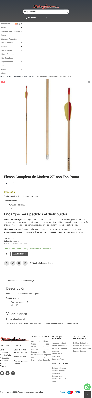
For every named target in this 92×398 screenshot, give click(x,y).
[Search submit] (66, 12)
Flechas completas (20, 76)
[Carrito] (46, 18)
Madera (31, 76)
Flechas (8, 76)
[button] (12, 24)
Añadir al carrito (19, 254)
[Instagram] (13, 373)
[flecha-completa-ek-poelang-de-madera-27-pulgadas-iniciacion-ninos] (46, 125)
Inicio (2, 76)
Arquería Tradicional (19, 244)
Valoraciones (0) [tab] (27, 281)
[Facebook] (2, 373)
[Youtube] (7, 373)
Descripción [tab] (12, 281)
